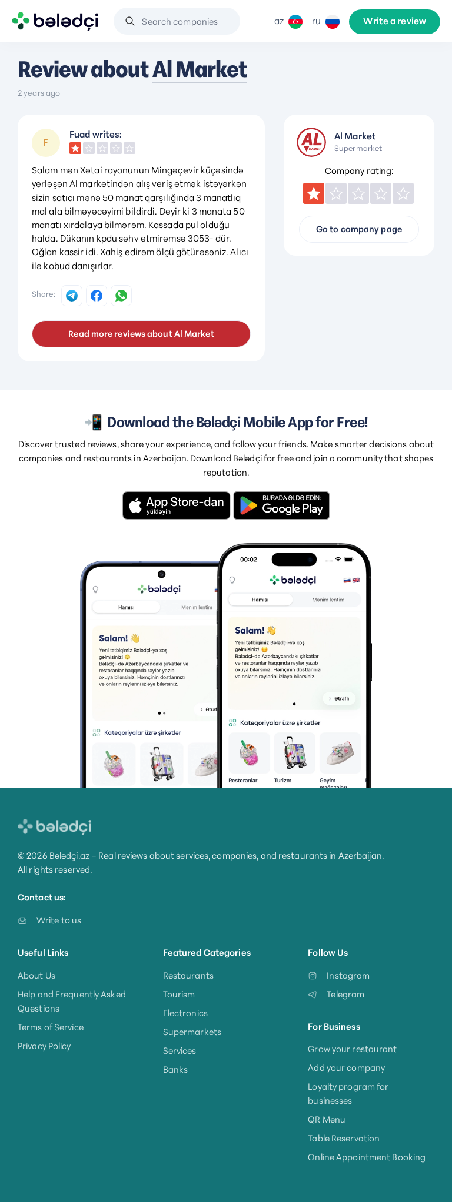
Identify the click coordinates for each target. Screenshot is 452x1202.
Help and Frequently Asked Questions (72, 1001)
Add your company (346, 1067)
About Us (36, 975)
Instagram (348, 975)
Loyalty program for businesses (348, 1093)
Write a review (394, 21)
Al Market (199, 69)
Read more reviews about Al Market (141, 334)
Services (180, 1050)
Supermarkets (192, 1031)
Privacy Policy (44, 1046)
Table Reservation (344, 1138)
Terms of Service (51, 1027)
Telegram (345, 994)
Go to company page (359, 229)
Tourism (179, 994)
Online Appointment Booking (367, 1157)
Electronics (185, 1013)
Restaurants (188, 975)
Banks (175, 1069)
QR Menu (326, 1119)
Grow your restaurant (352, 1048)
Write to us (58, 920)
